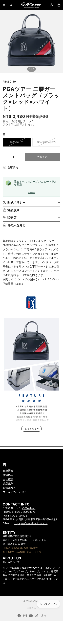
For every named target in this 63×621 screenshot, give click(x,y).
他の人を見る (16, 225)
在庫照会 (8, 470)
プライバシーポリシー (16, 492)
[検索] (11, 5)
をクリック (47, 240)
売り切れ (42, 157)
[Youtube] (31, 616)
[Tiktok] (37, 616)
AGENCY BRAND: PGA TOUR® (22, 552)
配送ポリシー (16, 202)
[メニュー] (4, 5)
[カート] (59, 5)
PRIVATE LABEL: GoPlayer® (20, 547)
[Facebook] (19, 616)
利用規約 (32, 608)
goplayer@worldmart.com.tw (31, 523)
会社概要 (8, 479)
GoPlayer (35, 601)
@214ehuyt (28, 508)
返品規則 (13, 210)
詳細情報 (31, 193)
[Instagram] (25, 616)
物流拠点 (8, 475)
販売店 (11, 217)
